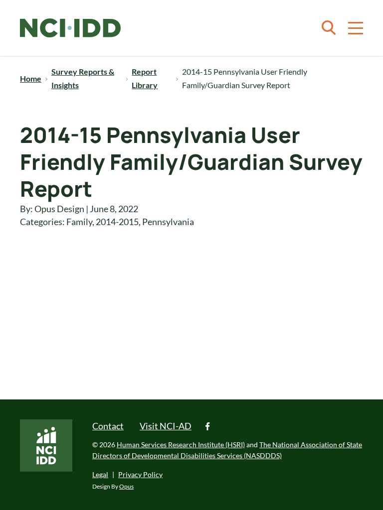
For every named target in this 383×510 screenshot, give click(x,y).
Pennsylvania (168, 221)
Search (329, 27)
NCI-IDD (70, 28)
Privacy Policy (140, 474)
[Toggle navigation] (355, 27)
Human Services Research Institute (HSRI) (181, 444)
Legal (100, 474)
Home (30, 78)
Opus (126, 486)
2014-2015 (117, 221)
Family (79, 221)
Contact (108, 425)
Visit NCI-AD (166, 425)
